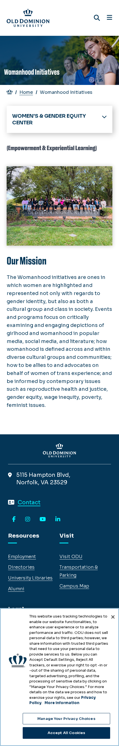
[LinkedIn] (57, 519)
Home (26, 92)
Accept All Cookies (66, 732)
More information (62, 702)
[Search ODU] (97, 18)
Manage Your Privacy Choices (66, 718)
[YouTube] (43, 519)
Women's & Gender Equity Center (49, 119)
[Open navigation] (109, 17)
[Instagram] (27, 519)
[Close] (113, 617)
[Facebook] (14, 519)
